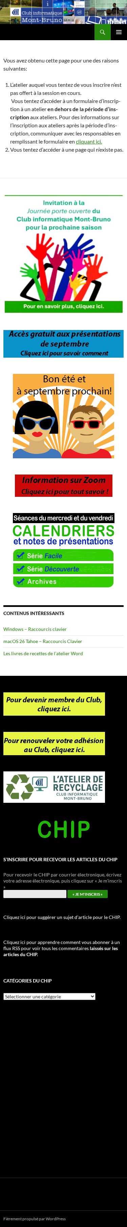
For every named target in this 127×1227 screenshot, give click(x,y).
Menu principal (119, 32)
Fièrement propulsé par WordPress (34, 1218)
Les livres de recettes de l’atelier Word (43, 653)
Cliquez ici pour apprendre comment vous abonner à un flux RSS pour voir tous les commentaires (61, 948)
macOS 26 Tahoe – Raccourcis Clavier (42, 641)
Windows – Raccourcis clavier (35, 629)
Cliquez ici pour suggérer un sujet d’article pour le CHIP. (62, 917)
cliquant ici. (89, 141)
